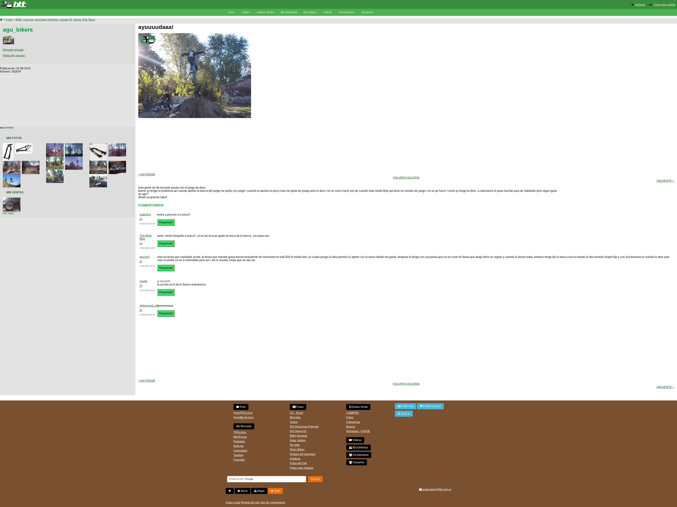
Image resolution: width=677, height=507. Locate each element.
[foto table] (117, 144)
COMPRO (352, 412)
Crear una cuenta (664, 4)
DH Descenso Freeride (304, 426)
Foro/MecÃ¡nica (243, 417)
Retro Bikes (297, 449)
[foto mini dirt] (55, 144)
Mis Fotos (14, 138)
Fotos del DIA (298, 463)
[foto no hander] (74, 157)
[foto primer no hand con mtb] (74, 144)
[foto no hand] (12, 162)
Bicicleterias (360, 447)
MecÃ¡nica (240, 436)
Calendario (240, 450)
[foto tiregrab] (31, 162)
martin (143, 281)
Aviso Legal (233, 502)
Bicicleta (245, 426)
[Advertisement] (67, 98)
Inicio (244, 490)
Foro (231, 12)
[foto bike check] (117, 162)
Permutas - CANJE (358, 431)
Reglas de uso (250, 502)
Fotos (245, 12)
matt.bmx (145, 214)
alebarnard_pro (149, 305)
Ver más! (8, 213)
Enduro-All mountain (303, 454)
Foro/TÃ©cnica (242, 412)
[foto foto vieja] (55, 157)
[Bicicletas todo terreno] (113, 4)
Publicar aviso (431, 406)
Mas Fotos (7, 127)
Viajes (294, 422)
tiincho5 (145, 256)
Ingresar (640, 4)
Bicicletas (309, 12)
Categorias (353, 422)
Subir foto (407, 406)
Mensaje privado (13, 49)
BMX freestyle (298, 435)
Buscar (350, 426)
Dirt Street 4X (298, 431)
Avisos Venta (265, 12)
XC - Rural (296, 412)
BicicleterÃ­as (289, 12)
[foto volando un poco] (98, 175)
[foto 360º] (98, 162)
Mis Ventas (15, 192)
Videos (327, 12)
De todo (295, 444)
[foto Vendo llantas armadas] (12, 199)
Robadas (239, 441)
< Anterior (146, 174)
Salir (276, 490)
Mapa (260, 490)
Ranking (295, 458)
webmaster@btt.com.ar (436, 489)
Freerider (239, 459)
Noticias (238, 446)
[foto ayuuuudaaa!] (55, 171)
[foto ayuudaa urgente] (24, 144)
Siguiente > (665, 180)
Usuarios (367, 12)
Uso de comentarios (272, 502)
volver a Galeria (406, 177)
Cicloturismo (346, 12)
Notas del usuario (14, 55)
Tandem (238, 455)
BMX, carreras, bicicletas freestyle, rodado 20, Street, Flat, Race (55, 19)
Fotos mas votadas (301, 467)
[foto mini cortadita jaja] (12, 175)
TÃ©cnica (239, 432)
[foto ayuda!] (9, 144)
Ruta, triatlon (298, 440)
